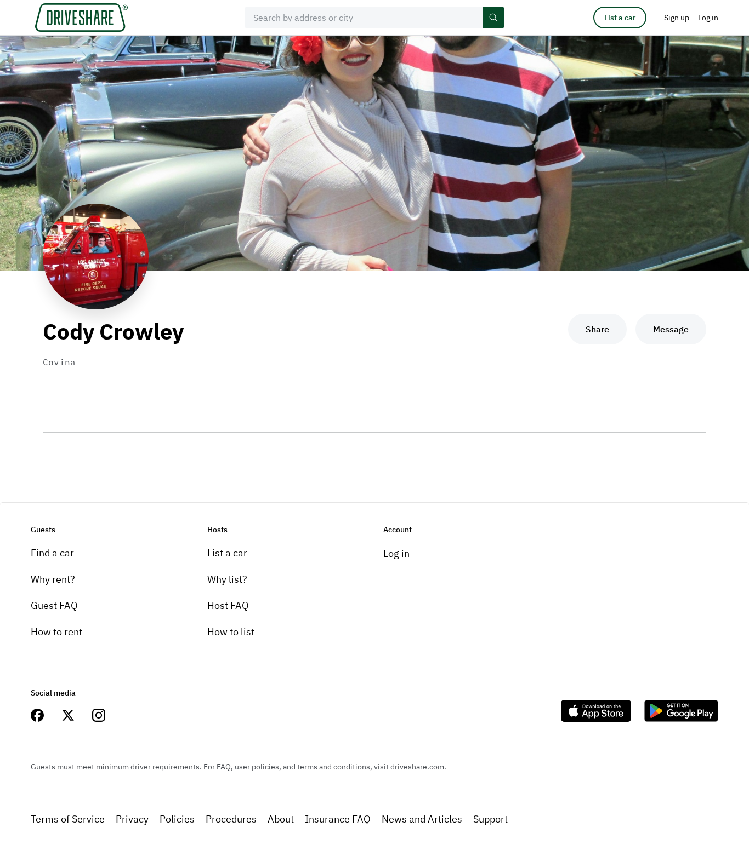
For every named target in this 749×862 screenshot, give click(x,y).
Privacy (132, 819)
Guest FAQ (54, 605)
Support (490, 819)
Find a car (52, 553)
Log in (396, 553)
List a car (619, 17)
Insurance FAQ (338, 819)
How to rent (56, 631)
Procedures (231, 819)
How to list (230, 631)
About (281, 819)
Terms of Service (68, 819)
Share (597, 329)
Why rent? (53, 579)
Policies (177, 819)
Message (671, 329)
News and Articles (422, 819)
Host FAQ (228, 605)
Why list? (227, 579)
